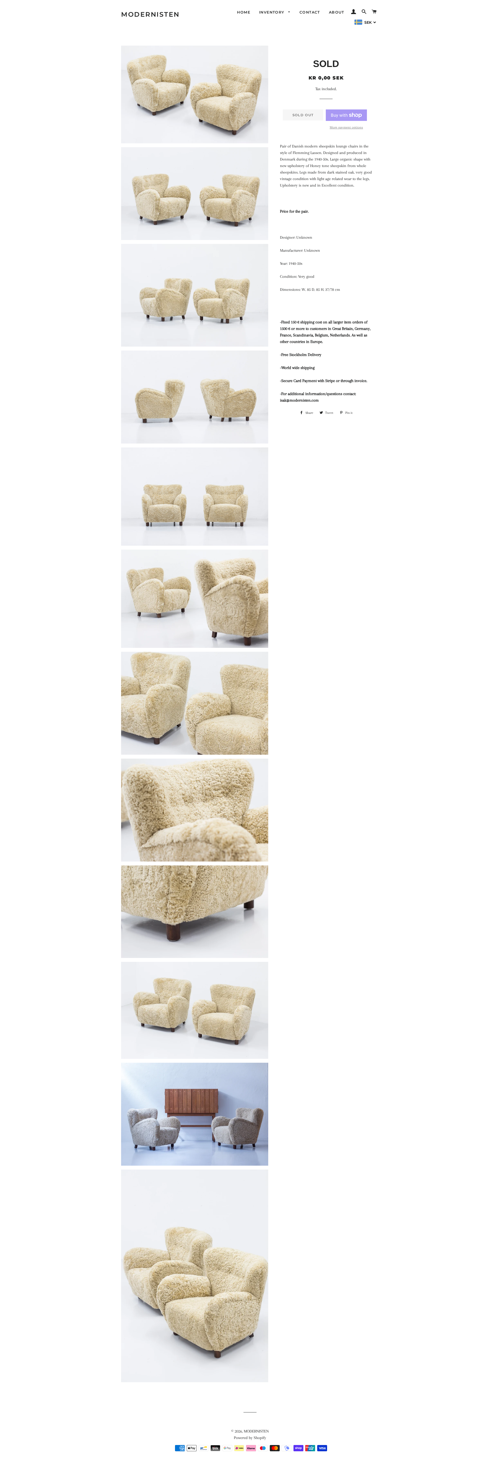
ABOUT (336, 12)
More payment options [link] (346, 127)
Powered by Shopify (250, 1437)
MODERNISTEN (150, 14)
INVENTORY (272, 12)
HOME (243, 12)
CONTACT (309, 12)
